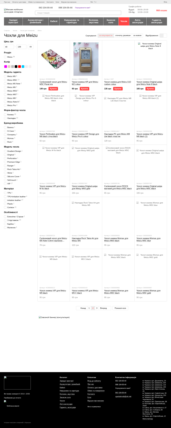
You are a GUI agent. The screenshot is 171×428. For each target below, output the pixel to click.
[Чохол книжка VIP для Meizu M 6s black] (54, 163)
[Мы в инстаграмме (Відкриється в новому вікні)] (83, 2)
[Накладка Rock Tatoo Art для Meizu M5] (86, 215)
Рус (95, 2)
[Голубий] (23, 66)
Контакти (50, 2)
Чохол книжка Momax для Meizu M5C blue (148, 239)
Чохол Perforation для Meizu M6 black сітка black (52, 135)
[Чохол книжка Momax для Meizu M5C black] (118, 267)
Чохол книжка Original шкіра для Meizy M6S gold (84, 187)
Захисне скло (110, 21)
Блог (57, 2)
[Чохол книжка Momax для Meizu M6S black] (118, 215)
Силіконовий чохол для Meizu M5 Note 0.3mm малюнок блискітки (53, 240)
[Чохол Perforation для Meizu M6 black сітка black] (54, 111)
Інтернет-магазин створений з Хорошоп (17, 422)
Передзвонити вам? (82, 8)
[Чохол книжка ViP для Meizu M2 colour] (86, 59)
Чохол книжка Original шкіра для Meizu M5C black (149, 187)
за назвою (137, 35)
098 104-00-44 (65, 8)
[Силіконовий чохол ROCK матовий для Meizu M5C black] (118, 163)
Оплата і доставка (19, 2)
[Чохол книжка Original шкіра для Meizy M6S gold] (86, 163)
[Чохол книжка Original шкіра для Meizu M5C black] (151, 163)
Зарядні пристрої (13, 21)
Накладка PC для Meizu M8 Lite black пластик (117, 135)
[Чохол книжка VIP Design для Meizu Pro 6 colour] (86, 111)
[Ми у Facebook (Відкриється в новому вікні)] (80, 2)
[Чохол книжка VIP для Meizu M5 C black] (86, 267)
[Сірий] (12, 66)
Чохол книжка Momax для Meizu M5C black (116, 291)
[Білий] (26, 66)
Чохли (124, 21)
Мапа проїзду (148, 419)
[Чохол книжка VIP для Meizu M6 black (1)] (151, 111)
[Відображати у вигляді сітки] (161, 35)
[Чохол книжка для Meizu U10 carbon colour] (118, 59)
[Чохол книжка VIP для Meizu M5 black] (54, 267)
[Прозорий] (30, 66)
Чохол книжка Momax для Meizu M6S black (116, 239)
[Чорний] (16, 66)
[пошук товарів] (119, 13)
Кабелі (53, 21)
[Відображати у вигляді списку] (165, 35)
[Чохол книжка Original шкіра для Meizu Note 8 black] (151, 59)
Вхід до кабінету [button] (94, 381)
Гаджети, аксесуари (156, 21)
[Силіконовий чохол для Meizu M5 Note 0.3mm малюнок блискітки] (54, 215)
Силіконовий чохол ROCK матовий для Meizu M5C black (118, 187)
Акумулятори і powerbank (35, 21)
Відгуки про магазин (68, 2)
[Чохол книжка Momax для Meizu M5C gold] (151, 267)
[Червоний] (19, 66)
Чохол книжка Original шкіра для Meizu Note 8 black (149, 83)
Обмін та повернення (36, 2)
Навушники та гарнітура (71, 21)
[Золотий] (9, 66)
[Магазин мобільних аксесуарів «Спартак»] (17, 383)
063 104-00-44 (46, 8)
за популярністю (105, 35)
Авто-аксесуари (137, 21)
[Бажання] (157, 2)
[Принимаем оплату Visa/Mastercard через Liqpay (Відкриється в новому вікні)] (23, 401)
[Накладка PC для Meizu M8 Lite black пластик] (118, 111)
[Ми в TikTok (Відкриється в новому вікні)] (87, 2)
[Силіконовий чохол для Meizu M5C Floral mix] (54, 59)
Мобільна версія (12, 406)
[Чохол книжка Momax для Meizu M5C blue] (151, 215)
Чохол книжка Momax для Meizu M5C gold (148, 291)
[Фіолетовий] (5, 66)
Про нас (7, 2)
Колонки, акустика (93, 21)
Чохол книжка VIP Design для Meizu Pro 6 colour (85, 135)
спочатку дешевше (123, 35)
